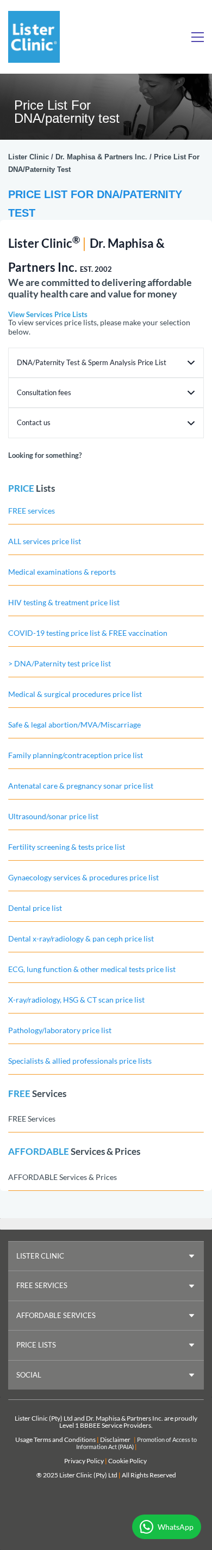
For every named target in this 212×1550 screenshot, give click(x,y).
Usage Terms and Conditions (55, 1439)
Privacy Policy (84, 1461)
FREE (19, 1093)
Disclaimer (115, 1439)
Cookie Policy (127, 1461)
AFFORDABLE (38, 1151)
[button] (106, 363)
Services (49, 1093)
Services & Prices (105, 1151)
